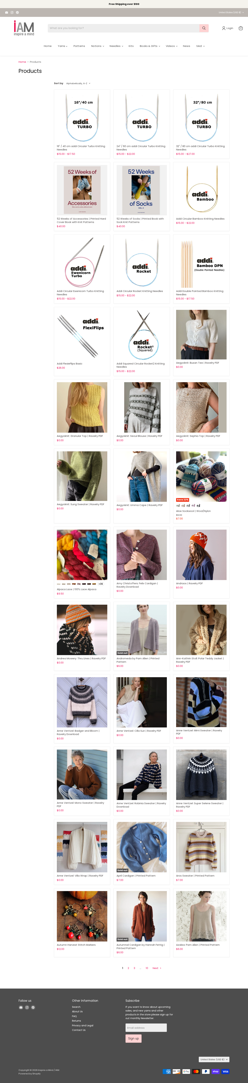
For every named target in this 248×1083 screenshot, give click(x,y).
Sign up (133, 1038)
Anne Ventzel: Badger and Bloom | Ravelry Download (78, 732)
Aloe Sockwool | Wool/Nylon (193, 511)
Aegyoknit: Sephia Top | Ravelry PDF (198, 436)
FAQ (74, 1016)
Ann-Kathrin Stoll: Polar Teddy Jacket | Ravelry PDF (200, 660)
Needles (115, 46)
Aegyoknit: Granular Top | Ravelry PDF (80, 436)
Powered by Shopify (29, 1073)
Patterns (79, 46)
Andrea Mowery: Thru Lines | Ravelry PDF (81, 658)
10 (147, 968)
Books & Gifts (149, 46)
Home (48, 46)
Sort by (58, 83)
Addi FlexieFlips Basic (69, 363)
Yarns (62, 46)
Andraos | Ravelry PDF (189, 583)
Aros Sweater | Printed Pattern (195, 875)
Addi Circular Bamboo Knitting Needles (200, 218)
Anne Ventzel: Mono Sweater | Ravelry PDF (80, 804)
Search (76, 1007)
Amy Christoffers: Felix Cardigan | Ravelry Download (137, 585)
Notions (96, 46)
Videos (171, 46)
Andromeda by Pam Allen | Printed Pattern (138, 660)
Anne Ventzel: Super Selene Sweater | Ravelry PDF (199, 804)
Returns (76, 1020)
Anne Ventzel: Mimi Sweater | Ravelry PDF (199, 732)
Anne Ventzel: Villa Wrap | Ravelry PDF (80, 875)
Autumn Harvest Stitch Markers (76, 945)
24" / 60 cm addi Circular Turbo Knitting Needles (141, 147)
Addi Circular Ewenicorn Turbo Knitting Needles (80, 292)
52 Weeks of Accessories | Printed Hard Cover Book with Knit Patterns (81, 220)
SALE (199, 46)
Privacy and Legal (82, 1025)
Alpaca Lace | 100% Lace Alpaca (76, 589)
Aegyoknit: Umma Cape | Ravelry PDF (140, 505)
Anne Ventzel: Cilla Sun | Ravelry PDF (139, 731)
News (186, 46)
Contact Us (79, 1030)
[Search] (204, 28)
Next (156, 968)
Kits (131, 46)
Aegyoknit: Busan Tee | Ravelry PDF (197, 362)
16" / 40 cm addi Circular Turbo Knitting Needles (81, 147)
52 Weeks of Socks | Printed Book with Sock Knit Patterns (140, 220)
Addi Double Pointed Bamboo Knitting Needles (199, 292)
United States (230, 12)
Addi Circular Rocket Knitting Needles (140, 291)
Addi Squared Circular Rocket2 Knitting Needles (141, 365)
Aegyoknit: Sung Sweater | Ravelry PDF (80, 504)
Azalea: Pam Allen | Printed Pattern (198, 945)
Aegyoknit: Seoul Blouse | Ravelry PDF (139, 436)
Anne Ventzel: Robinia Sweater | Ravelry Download (141, 804)
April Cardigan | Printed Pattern (136, 875)
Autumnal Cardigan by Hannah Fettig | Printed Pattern (141, 946)
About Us (77, 1011)
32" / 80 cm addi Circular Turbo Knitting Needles (200, 147)
